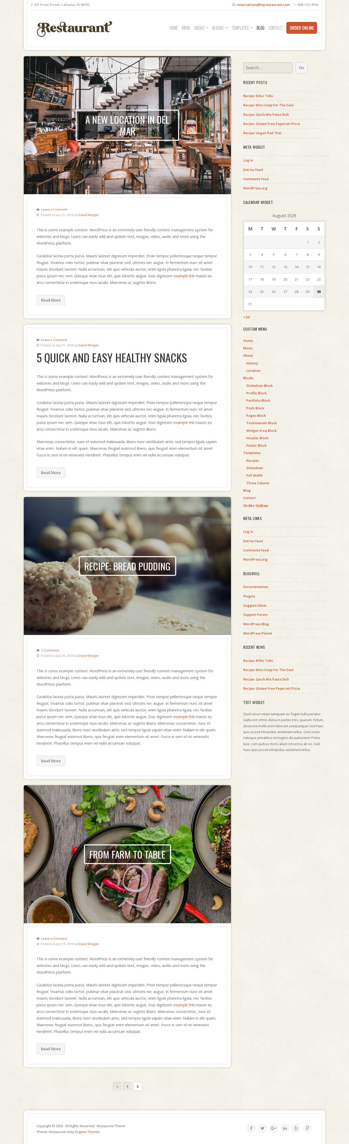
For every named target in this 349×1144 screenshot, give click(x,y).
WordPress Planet (257, 633)
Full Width (254, 475)
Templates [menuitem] (240, 28)
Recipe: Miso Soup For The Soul (268, 105)
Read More (51, 300)
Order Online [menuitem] (302, 27)
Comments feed (256, 179)
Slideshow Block (259, 385)
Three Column (257, 483)
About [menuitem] (199, 28)
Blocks (248, 378)
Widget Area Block (261, 430)
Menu (247, 348)
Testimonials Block (261, 423)
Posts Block (255, 408)
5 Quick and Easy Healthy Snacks (112, 357)
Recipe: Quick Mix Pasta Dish (266, 114)
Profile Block (256, 393)
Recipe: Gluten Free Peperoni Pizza (271, 123)
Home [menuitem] (174, 28)
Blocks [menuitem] (218, 28)
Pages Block (256, 415)
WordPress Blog (256, 624)
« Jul (246, 317)
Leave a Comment (54, 209)
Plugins (249, 596)
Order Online (255, 505)
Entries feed (253, 169)
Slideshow (254, 468)
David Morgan (89, 215)
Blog (247, 490)
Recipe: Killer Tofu (258, 96)
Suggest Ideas (254, 605)
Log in (248, 160)
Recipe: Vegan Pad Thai (262, 133)
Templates (252, 452)
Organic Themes (87, 1131)
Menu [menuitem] (186, 28)
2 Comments (50, 650)
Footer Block (256, 445)
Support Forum (255, 614)
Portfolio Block (258, 400)
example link (183, 275)
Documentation (255, 586)
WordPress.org (255, 188)
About (248, 355)
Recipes (252, 460)
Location (253, 370)
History (252, 363)
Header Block (257, 438)
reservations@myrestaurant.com (263, 4)
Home (248, 340)
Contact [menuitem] (276, 28)
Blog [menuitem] (260, 28)
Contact (249, 497)
